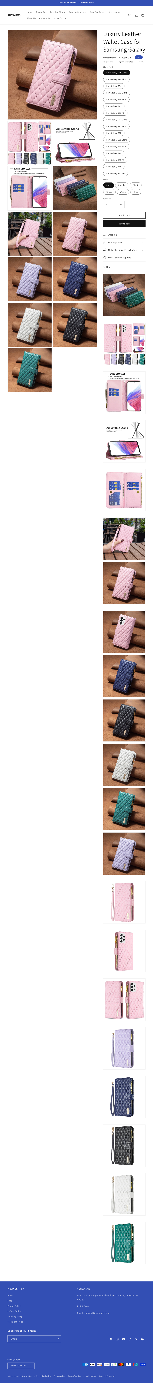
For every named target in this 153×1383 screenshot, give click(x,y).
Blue (135, 192)
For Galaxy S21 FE (115, 160)
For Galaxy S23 (113, 106)
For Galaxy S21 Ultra (116, 139)
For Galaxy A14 (113, 166)
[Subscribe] (58, 1338)
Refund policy (45, 1376)
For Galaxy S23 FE (115, 113)
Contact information (107, 1376)
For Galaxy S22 (113, 133)
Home (10, 1295)
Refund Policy (14, 1311)
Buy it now (124, 223)
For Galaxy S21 (113, 153)
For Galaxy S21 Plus (116, 146)
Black (135, 185)
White (123, 192)
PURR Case (18, 1376)
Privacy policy (59, 1376)
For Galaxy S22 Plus (116, 126)
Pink (108, 185)
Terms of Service (15, 1321)
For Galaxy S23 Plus (116, 99)
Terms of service (74, 1376)
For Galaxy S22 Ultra (116, 119)
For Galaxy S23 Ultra (116, 92)
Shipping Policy (14, 1316)
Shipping (120, 62)
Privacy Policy (13, 1306)
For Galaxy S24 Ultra (116, 72)
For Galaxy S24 (113, 86)
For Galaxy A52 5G (115, 173)
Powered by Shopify (30, 1376)
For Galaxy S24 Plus (116, 79)
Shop (9, 1300)
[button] (129, 15)
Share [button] (109, 267)
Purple (121, 185)
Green (109, 192)
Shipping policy (90, 1376)
